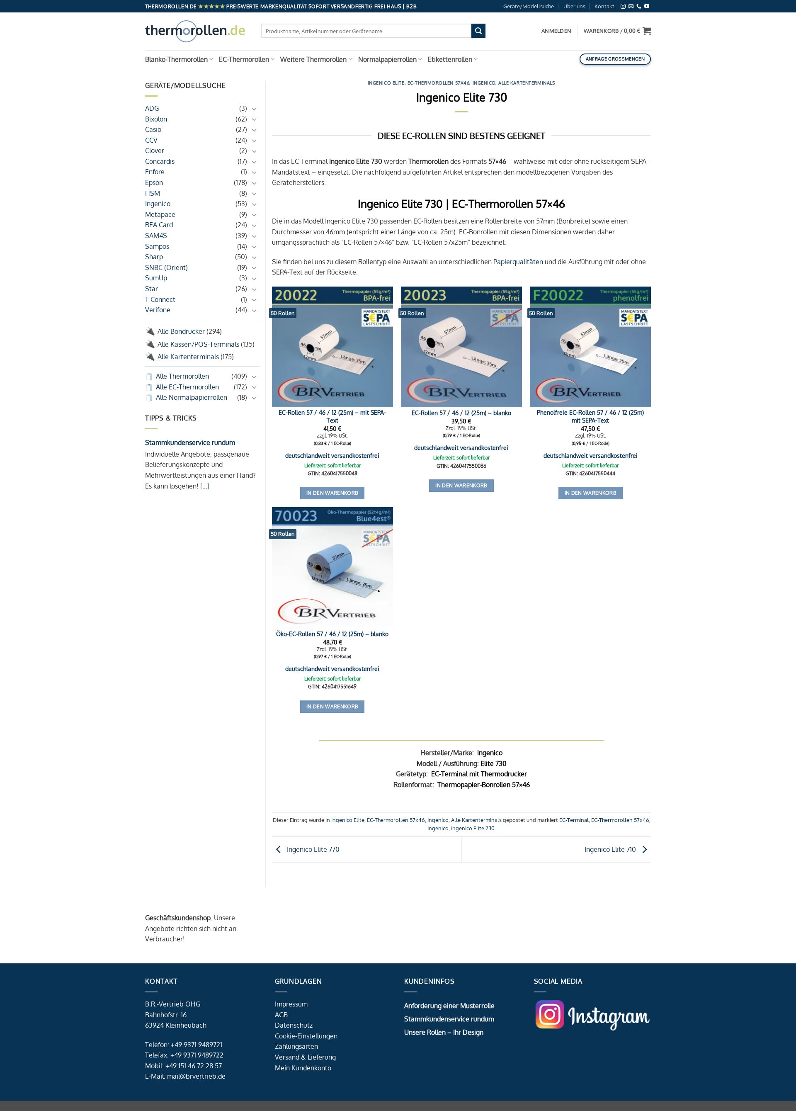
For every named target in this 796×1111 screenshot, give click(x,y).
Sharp (154, 257)
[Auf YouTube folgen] (646, 6)
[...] (204, 486)
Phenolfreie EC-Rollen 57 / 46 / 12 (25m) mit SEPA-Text (590, 416)
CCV (151, 140)
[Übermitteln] (478, 31)
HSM (152, 193)
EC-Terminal (574, 820)
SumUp (156, 278)
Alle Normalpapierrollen (191, 397)
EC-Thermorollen (244, 59)
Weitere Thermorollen (313, 59)
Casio (153, 129)
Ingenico (157, 203)
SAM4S (156, 235)
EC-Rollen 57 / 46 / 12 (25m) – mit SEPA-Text (332, 416)
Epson (154, 182)
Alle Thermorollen (182, 376)
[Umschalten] (254, 109)
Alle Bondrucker (181, 331)
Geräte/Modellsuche (528, 6)
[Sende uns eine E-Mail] (631, 6)
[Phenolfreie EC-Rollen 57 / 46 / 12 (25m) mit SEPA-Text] (590, 347)
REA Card (159, 225)
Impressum (291, 1004)
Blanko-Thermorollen (176, 59)
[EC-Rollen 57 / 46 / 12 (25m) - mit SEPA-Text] (332, 347)
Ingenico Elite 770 (312, 849)
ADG (152, 108)
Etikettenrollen (450, 59)
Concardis (160, 161)
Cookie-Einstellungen (306, 1036)
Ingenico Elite (386, 83)
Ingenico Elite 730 (473, 828)
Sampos (157, 246)
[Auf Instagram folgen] (623, 6)
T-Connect (160, 299)
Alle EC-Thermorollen (187, 387)
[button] (617, 31)
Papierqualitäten (518, 262)
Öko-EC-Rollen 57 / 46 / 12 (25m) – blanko (332, 633)
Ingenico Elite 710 (611, 849)
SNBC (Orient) (166, 267)
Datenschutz (294, 1025)
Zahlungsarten (296, 1046)
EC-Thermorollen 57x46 (439, 83)
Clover (154, 151)
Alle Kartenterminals (188, 357)
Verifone (157, 310)
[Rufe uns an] (638, 6)
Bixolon (156, 119)
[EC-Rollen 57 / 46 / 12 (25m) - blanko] (461, 347)
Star (151, 288)
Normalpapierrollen (387, 59)
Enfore (155, 172)
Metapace (160, 214)
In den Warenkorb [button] (332, 493)
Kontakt (604, 6)
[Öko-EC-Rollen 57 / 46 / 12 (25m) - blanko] (332, 567)
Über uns (574, 6)
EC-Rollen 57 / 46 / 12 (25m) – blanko (461, 412)
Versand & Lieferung (305, 1057)
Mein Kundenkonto (303, 1068)
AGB (281, 1015)
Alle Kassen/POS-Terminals (198, 344)
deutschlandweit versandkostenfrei (332, 455)
